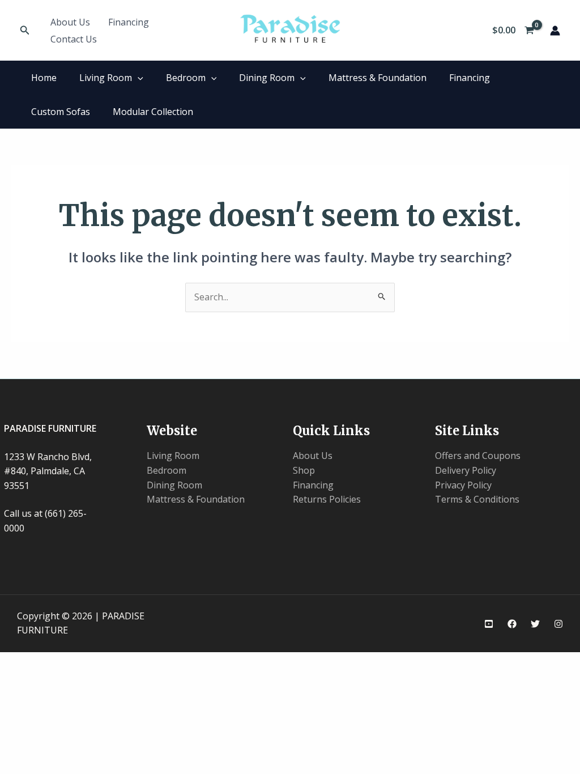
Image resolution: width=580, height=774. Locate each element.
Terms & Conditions (477, 499)
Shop (304, 470)
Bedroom (186, 77)
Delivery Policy (465, 470)
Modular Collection (153, 111)
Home (44, 77)
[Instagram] (558, 623)
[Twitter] (535, 623)
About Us (70, 22)
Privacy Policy (463, 485)
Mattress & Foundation (378, 77)
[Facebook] (512, 623)
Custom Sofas (60, 111)
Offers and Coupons (478, 455)
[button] (25, 30)
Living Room (105, 77)
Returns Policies (327, 499)
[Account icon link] (555, 30)
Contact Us (73, 39)
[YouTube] (488, 623)
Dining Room (267, 77)
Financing (128, 22)
